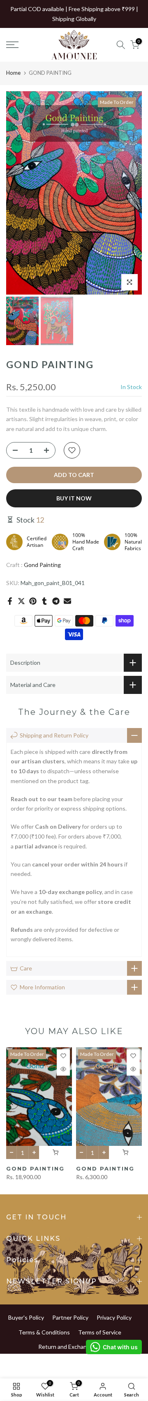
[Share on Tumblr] (44, 601)
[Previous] (18, 193)
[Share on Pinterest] (33, 601)
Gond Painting (42, 564)
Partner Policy (70, 1317)
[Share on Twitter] (21, 601)
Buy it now (74, 498)
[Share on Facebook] (10, 601)
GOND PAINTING (35, 1168)
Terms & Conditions (44, 1332)
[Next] (129, 193)
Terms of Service (99, 1332)
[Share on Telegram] (56, 601)
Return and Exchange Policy (74, 1346)
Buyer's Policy (26, 1317)
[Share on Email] (67, 601)
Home (13, 72)
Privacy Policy (114, 1317)
